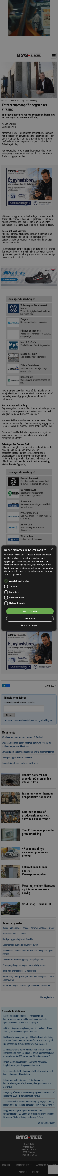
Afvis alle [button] (30, 618)
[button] (29, 625)
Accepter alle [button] (30, 611)
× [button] (52, 549)
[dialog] (28, 588)
